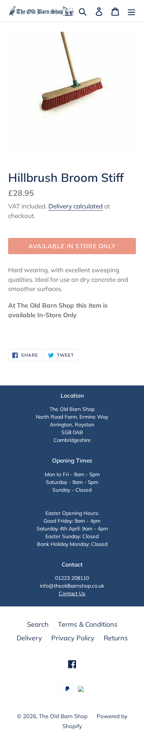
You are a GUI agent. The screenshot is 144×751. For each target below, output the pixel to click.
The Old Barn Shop (63, 716)
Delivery (29, 638)
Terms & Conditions (87, 624)
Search (38, 624)
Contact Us (72, 593)
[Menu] (131, 11)
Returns (116, 638)
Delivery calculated (75, 206)
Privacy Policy (73, 638)
